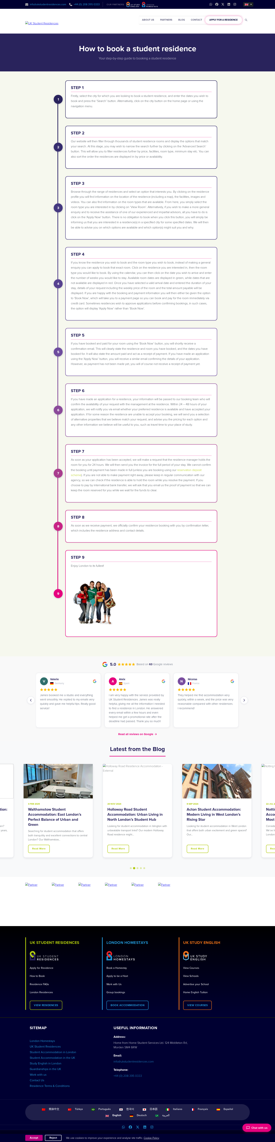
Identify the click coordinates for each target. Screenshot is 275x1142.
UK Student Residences (45, 1046)
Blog (181, 19)
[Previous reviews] (31, 700)
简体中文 (54, 1109)
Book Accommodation (127, 1005)
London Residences (41, 992)
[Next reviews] (244, 700)
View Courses (191, 968)
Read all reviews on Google (137, 734)
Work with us (38, 1075)
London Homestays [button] (127, 942)
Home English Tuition (195, 992)
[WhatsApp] (123, 1127)
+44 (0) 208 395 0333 (87, 4)
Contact (196, 19)
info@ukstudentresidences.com (48, 4)
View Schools (191, 976)
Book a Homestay (116, 968)
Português (104, 1109)
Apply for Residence (41, 968)
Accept (34, 1137)
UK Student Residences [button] (54, 942)
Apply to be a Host (117, 976)
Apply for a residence (223, 19)
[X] (137, 1127)
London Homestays (42, 1041)
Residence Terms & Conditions (50, 1086)
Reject (53, 1137)
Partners (166, 19)
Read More (39, 848)
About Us (148, 19)
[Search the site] (246, 20)
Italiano (177, 1109)
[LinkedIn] (145, 1127)
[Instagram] (152, 1127)
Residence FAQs (39, 984)
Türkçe (79, 1109)
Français (203, 1109)
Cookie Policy (151, 1138)
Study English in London (45, 1063)
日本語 (154, 1109)
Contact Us (37, 1080)
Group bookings (115, 992)
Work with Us (114, 984)
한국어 (130, 1109)
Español (228, 1109)
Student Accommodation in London (53, 1052)
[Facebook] (130, 1127)
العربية (165, 1115)
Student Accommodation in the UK (52, 1058)
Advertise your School (196, 984)
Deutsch (142, 1115)
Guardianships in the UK (45, 1069)
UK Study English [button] (201, 942)
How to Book (37, 976)
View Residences (46, 1005)
